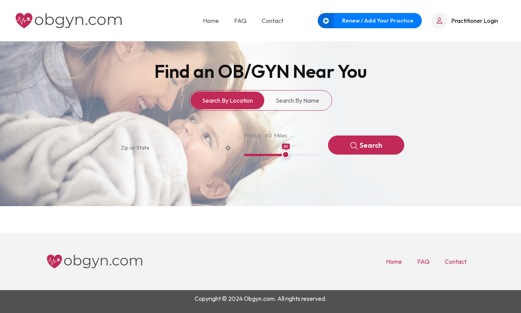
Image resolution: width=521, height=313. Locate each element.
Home (211, 20)
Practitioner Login (474, 20)
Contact (272, 20)
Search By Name (297, 100)
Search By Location (227, 100)
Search (371, 145)
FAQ (240, 20)
